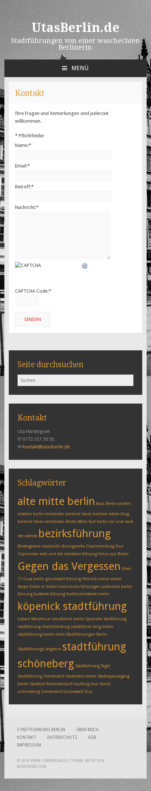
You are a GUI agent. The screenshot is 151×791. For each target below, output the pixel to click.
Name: (23, 145)
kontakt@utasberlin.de (46, 446)
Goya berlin (33, 579)
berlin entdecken (49, 514)
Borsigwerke (73, 546)
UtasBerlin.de (75, 27)
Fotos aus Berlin (113, 554)
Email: (22, 166)
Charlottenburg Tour (105, 546)
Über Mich (87, 729)
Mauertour (41, 619)
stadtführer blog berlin (92, 626)
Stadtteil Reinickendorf (51, 684)
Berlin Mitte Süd (81, 521)
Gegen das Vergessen (69, 566)
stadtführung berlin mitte (41, 634)
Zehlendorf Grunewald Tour (66, 691)
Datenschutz (62, 737)
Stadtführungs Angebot (39, 649)
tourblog (81, 684)
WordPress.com (31, 767)
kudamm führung (49, 594)
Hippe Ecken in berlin (37, 586)
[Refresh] (85, 265)
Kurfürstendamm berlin (87, 594)
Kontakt (26, 737)
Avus (100, 503)
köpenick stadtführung (72, 606)
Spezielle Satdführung (105, 619)
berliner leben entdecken (41, 521)
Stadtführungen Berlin (86, 634)
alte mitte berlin (56, 501)
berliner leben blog (111, 514)
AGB (92, 737)
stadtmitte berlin (80, 676)
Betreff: (24, 186)
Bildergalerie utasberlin (39, 546)
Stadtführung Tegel (92, 666)
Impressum (29, 745)
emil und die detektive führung (68, 554)
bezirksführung (74, 533)
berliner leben (79, 514)
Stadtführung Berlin (41, 729)
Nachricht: (26, 207)
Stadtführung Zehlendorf (41, 676)
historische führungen (79, 586)
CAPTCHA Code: (33, 291)
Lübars (24, 619)
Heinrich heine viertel (102, 579)
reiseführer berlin (68, 619)
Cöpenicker (28, 554)
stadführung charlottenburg (44, 626)
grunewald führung (63, 579)
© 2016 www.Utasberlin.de (42, 761)
